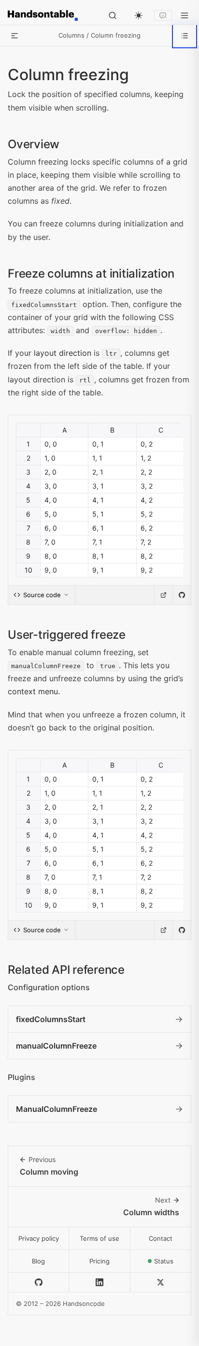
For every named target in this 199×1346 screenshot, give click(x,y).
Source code (42, 595)
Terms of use (99, 1238)
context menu (33, 691)
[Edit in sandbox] (163, 595)
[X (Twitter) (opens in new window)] (160, 1282)
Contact (160, 1238)
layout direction (62, 353)
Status (172, 1263)
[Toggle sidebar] (14, 35)
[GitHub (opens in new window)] (38, 1282)
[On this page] (184, 35)
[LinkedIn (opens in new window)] (99, 1282)
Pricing (99, 1261)
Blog (38, 1261)
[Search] (112, 15)
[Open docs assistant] (163, 15)
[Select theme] (138, 15)
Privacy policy (38, 1238)
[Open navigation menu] (184, 15)
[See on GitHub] (181, 595)
